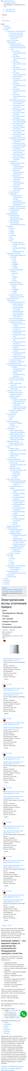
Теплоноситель (14, 192)
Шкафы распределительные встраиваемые (19, 369)
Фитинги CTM (14, 426)
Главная (6, 26)
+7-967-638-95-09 (9, 11)
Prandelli (12, 558)
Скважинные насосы (16, 322)
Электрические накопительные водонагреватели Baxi (16, 217)
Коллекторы (10, 575)
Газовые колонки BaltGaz (17, 208)
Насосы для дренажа (16, 318)
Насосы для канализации (17, 320)
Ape (11, 417)
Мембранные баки (15, 533)
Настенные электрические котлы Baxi (19, 63)
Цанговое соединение (13, 459)
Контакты (7, 584)
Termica (12, 228)
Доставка (7, 580)
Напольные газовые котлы (18, 138)
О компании (7, 27)
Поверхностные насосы (17, 361)
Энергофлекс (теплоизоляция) (16, 566)
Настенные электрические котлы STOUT (19, 96)
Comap (12, 416)
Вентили (15, 522)
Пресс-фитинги (11, 414)
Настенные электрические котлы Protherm (19, 53)
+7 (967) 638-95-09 (10, 1012)
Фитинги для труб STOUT (17, 461)
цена (21, 636)
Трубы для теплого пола (14, 390)
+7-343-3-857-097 (9, 9)
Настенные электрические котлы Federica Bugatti (19, 74)
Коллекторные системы (14, 363)
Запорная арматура (13, 441)
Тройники (16, 475)
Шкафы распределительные (18, 365)
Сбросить (5, 630)
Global (15, 266)
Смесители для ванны (16, 35)
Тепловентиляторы (12, 571)
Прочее (15, 524)
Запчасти (13, 457)
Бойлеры (9, 226)
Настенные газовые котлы (18, 100)
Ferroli (12, 239)
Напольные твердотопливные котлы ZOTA (18, 188)
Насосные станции (15, 360)
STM (11, 557)
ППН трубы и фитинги (13, 479)
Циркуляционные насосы (17, 302)
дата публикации (15, 636)
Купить (6, 679)
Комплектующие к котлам (17, 206)
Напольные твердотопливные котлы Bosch (18, 183)
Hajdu (11, 230)
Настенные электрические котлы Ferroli (19, 85)
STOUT (15, 293)
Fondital (15, 268)
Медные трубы (14, 448)
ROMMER (15, 264)
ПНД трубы (16, 549)
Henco (12, 564)
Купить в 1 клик (6, 684)
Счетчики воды (11, 576)
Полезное (7, 582)
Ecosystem (13, 235)
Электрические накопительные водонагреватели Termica (17, 222)
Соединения (16, 472)
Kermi (14, 278)
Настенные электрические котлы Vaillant (19, 80)
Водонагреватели (12, 213)
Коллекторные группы (16, 378)
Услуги (6, 578)
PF (13, 275)
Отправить (12, 630)
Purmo (15, 280)
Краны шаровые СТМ (16, 443)
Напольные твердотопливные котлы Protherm (18, 166)
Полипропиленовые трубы (18, 481)
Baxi (11, 241)
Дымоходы (13, 194)
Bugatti (12, 231)
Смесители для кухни (16, 33)
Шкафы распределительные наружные (19, 374)
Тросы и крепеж (15, 553)
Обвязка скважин (12, 528)
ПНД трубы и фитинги (16, 547)
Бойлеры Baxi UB (18, 242)
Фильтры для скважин (13, 526)
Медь (8, 446)
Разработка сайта (6, 1066)
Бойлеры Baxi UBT (18, 251)
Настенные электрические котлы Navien (19, 58)
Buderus (15, 277)
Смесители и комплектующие (16, 31)
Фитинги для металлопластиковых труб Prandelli (18, 464)
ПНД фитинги (17, 551)
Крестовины (16, 473)
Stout (14, 259)
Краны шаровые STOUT (17, 445)
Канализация (11, 428)
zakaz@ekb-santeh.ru (10, 3)
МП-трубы (10, 555)
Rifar (14, 287)
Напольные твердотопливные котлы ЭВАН (18, 177)
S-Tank (12, 233)
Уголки (15, 477)
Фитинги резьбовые (13, 421)
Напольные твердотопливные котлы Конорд (18, 172)
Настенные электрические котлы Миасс (19, 90)
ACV (11, 237)
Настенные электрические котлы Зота (19, 69)
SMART (15, 262)
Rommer (15, 273)
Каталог (6, 29)
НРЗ (14, 260)
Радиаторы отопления (13, 253)
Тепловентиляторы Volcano (18, 573)
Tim (11, 419)
